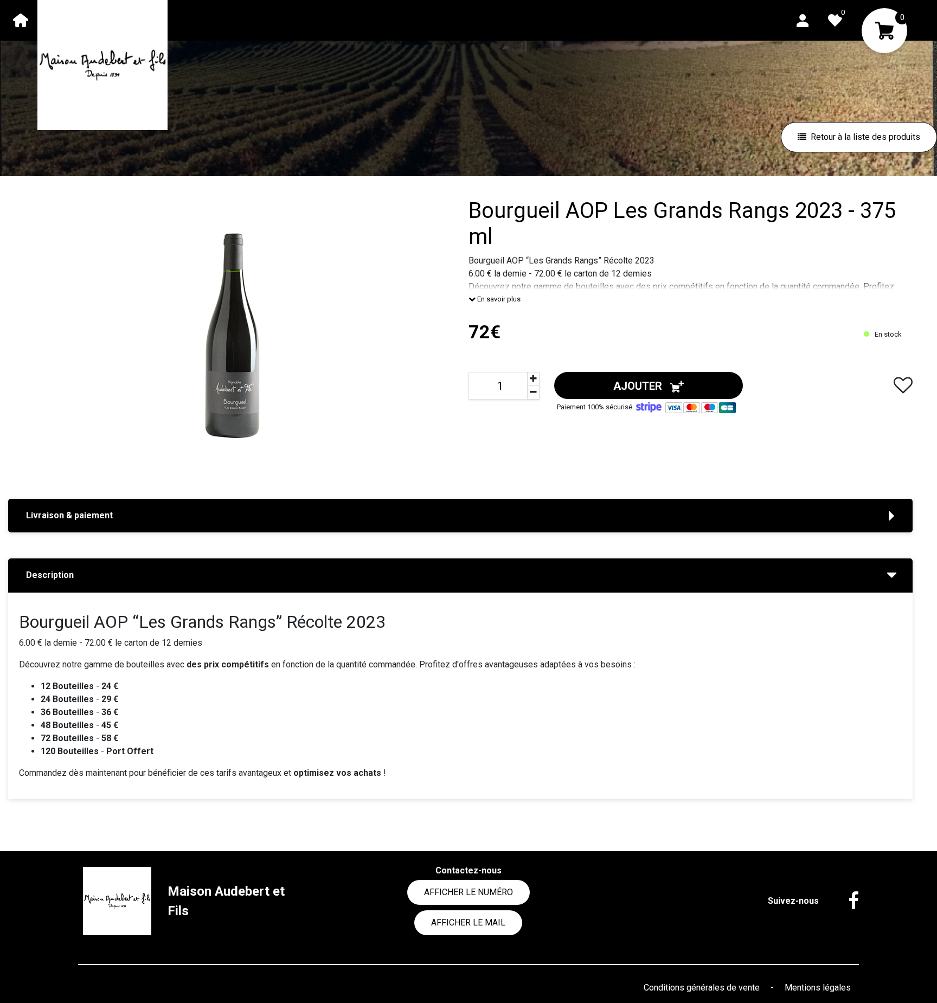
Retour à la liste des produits (865, 137)
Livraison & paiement (69, 515)
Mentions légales (818, 987)
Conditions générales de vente (703, 987)
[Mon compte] (802, 20)
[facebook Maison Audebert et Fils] (845, 901)
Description (50, 575)
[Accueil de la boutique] (20, 20)
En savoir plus (498, 299)
